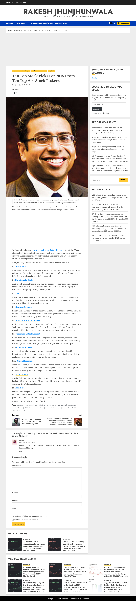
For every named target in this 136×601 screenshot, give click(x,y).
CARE (49, 405)
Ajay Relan (20, 405)
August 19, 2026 (70, 592)
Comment (16, 466)
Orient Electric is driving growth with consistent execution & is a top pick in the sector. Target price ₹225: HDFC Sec (74, 546)
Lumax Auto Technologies (27, 320)
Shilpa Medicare (24, 361)
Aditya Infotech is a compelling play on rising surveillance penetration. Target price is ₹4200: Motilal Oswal (34, 546)
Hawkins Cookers (24, 307)
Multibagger (26, 71)
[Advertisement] (68, 49)
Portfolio (34, 71)
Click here (95, 78)
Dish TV (63, 405)
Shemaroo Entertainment (28, 334)
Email (15, 500)
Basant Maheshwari (40, 405)
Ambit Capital (29, 405)
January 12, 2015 (26, 85)
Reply (20, 451)
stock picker (42, 71)
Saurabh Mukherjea (73, 408)
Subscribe (125, 23)
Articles (9, 23)
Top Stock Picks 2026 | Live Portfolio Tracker (48, 23)
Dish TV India (22, 374)
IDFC (26, 408)
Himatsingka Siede (24, 280)
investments (16, 71)
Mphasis (64, 408)
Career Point (20, 266)
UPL (17, 293)
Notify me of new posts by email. (26, 520)
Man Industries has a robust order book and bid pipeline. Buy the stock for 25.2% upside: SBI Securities (108, 238)
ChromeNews (74, 599)
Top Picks (51, 71)
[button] (115, 23)
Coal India (19, 388)
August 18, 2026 (111, 592)
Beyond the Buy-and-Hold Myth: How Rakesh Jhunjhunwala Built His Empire (108, 149)
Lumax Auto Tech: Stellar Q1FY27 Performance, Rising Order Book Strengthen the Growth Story (107, 130)
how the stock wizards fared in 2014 (48, 250)
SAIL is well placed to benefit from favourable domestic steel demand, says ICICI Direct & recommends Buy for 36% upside (110, 158)
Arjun (16, 85)
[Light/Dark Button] (111, 23)
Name (15, 493)
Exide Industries (24, 347)
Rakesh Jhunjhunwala (68, 11)
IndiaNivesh (32, 408)
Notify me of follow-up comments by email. (30, 516)
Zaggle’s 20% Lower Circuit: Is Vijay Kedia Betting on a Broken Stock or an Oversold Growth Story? (115, 586)
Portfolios (20, 23)
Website (15, 508)
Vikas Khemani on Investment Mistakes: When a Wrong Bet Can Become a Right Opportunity (109, 139)
